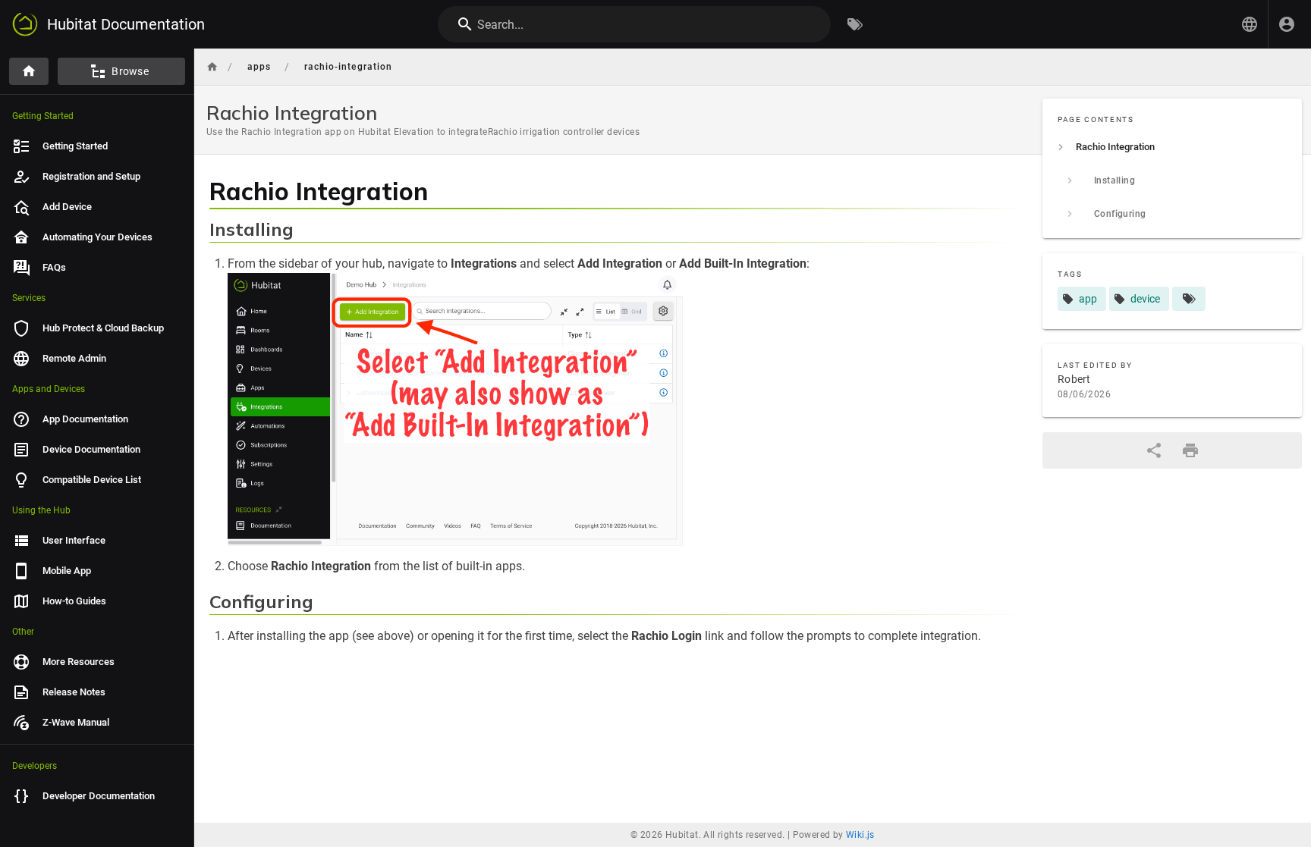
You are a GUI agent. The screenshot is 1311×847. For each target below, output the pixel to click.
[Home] (29, 71)
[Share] (1154, 450)
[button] (1249, 24)
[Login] (1287, 24)
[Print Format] (1190, 450)
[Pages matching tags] (1189, 299)
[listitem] (1172, 147)
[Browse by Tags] (855, 24)
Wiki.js (860, 835)
